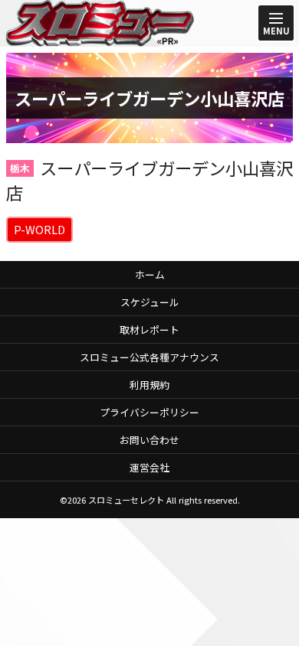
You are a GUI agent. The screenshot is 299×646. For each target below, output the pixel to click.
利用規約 (149, 384)
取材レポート (149, 329)
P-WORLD (39, 229)
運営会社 (149, 467)
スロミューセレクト (126, 500)
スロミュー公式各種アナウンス (149, 357)
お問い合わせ (149, 439)
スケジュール (149, 302)
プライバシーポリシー (149, 412)
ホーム (150, 274)
